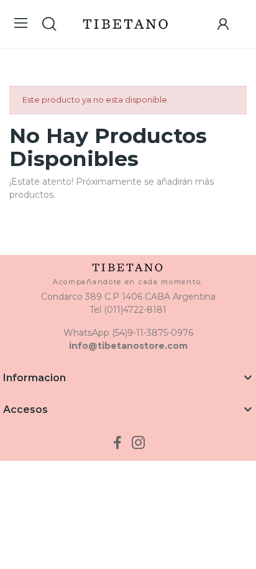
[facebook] (117, 443)
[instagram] (138, 443)
